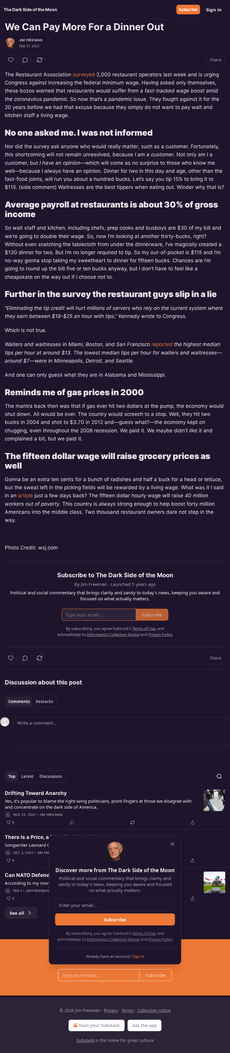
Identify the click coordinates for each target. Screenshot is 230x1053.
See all (17, 913)
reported (162, 344)
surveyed (84, 75)
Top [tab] (11, 776)
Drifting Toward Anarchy (36, 793)
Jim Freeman (30, 40)
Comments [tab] (19, 701)
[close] (172, 844)
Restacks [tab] (44, 701)
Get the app (144, 1025)
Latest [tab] (27, 776)
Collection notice (154, 1010)
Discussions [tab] (51, 776)
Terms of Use (143, 933)
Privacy (111, 1010)
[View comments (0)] (25, 60)
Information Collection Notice (113, 939)
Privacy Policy (160, 939)
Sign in (214, 10)
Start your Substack (99, 1025)
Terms (128, 1010)
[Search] (219, 776)
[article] (115, 808)
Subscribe (188, 9)
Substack (85, 1040)
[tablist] (31, 701)
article (25, 496)
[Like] (11, 60)
